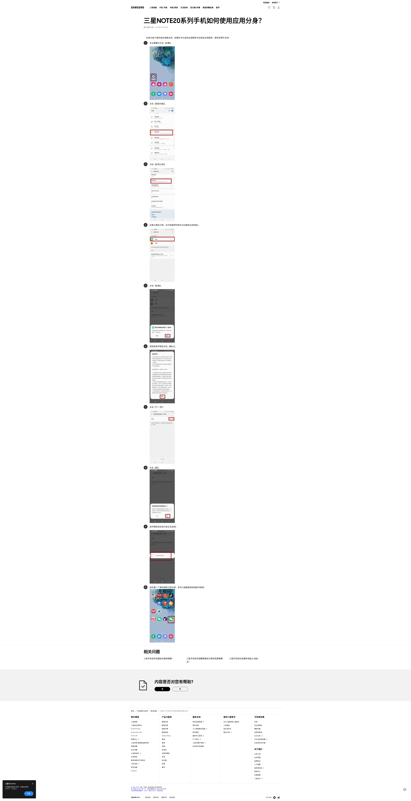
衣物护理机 (166, 753)
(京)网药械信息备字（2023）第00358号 (143, 790)
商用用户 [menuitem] (275, 3)
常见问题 (134, 767)
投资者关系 (258, 768)
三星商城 (134, 722)
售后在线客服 (198, 722)
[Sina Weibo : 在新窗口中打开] (278, 797)
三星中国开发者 (198, 743)
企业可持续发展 (260, 739)
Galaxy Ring (166, 736)
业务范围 (257, 757)
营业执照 (160, 790)
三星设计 (257, 778)
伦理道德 (257, 775)
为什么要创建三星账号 (231, 722)
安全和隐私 (258, 725)
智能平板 (165, 725)
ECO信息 (196, 739)
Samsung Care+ (136, 732)
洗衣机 (164, 750)
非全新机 (134, 757)
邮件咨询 (196, 725)
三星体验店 (135, 753)
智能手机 (165, 722)
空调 (163, 757)
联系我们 (196, 732)
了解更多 (14, 788)
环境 (256, 722)
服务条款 (156, 797)
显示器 (164, 760)
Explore (134, 771)
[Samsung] (137, 7)
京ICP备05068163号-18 (138, 789)
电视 (163, 739)
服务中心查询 (198, 736)
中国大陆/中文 (135, 797)
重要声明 (164, 797)
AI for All (134, 736)
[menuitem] (153, 7)
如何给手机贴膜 (198, 746)
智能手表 (165, 729)
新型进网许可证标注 (138, 760)
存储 (163, 764)
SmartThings (135, 729)
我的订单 (226, 732)
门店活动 (134, 764)
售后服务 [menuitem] (266, 3)
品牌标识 (257, 761)
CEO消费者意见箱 (199, 729)
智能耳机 (165, 732)
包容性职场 (258, 732)
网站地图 (148, 797)
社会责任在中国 (259, 743)
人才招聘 (257, 764)
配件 (163, 767)
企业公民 (257, 736)
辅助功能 (257, 729)
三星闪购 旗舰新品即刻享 (140, 743)
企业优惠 (134, 750)
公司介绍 (257, 754)
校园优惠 (134, 746)
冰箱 (163, 746)
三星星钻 (226, 725)
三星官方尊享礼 (136, 725)
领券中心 (134, 739)
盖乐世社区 (227, 729)
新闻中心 (257, 771)
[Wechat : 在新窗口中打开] (274, 797)
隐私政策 (172, 797)
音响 (163, 743)
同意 (28, 793)
